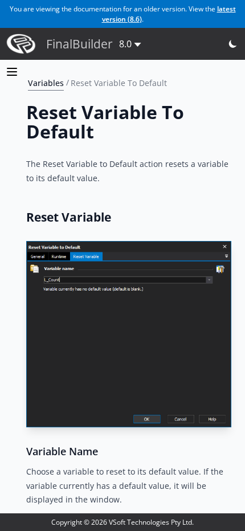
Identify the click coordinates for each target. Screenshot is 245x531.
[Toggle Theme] (233, 44)
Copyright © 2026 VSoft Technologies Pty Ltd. (122, 522)
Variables (46, 82)
